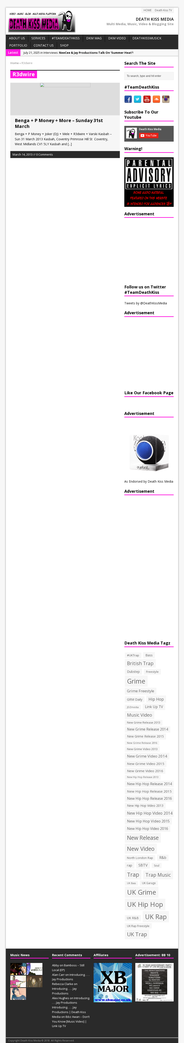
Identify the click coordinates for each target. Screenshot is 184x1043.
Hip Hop (156, 699)
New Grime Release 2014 (147, 729)
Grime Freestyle (140, 691)
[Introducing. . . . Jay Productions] (18, 972)
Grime (136, 681)
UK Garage (149, 883)
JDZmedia (133, 707)
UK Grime (141, 892)
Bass (149, 655)
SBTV (143, 865)
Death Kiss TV (163, 10)
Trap (133, 874)
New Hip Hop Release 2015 (149, 791)
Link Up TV (154, 706)
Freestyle (152, 672)
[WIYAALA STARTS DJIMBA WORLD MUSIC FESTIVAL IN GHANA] (18, 985)
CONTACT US (44, 45)
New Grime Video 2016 (145, 771)
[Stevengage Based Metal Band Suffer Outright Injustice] (34, 985)
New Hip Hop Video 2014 (150, 813)
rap (129, 865)
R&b (162, 857)
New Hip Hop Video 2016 (147, 828)
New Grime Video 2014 (147, 756)
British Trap (140, 663)
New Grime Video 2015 (145, 763)
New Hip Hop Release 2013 (142, 777)
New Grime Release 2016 (142, 742)
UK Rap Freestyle (138, 926)
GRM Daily (134, 699)
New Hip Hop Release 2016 (149, 798)
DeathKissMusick (146, 38)
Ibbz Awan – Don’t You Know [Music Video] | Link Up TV (71, 1021)
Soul (156, 865)
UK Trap (137, 934)
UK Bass (131, 883)
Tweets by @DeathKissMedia (145, 303)
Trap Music (158, 874)
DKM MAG (94, 38)
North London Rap (140, 858)
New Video (141, 848)
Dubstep (133, 671)
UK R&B (133, 918)
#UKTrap (133, 655)
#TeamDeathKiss (66, 38)
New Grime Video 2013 (142, 749)
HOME (147, 10)
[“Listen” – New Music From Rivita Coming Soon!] (18, 997)
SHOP (64, 45)
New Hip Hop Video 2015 (148, 821)
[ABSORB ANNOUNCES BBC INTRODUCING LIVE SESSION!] (34, 972)
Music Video (139, 715)
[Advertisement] (152, 250)
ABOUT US (17, 38)
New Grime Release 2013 (143, 722)
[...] (70, 144)
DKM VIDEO (117, 38)
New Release (143, 837)
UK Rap (156, 916)
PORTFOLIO (18, 45)
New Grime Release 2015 (145, 736)
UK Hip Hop (145, 904)
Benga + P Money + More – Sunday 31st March (59, 123)
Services (38, 38)
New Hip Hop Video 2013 (145, 805)
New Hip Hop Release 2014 (149, 783)
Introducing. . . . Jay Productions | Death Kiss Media (69, 1012)
